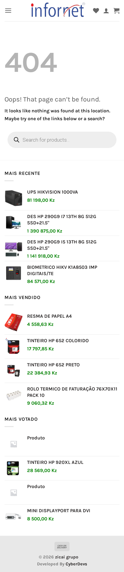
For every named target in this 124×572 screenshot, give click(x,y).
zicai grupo (66, 557)
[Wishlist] (96, 10)
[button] (8, 10)
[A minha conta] (106, 10)
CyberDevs (76, 564)
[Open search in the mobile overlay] (62, 140)
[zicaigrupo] (58, 10)
